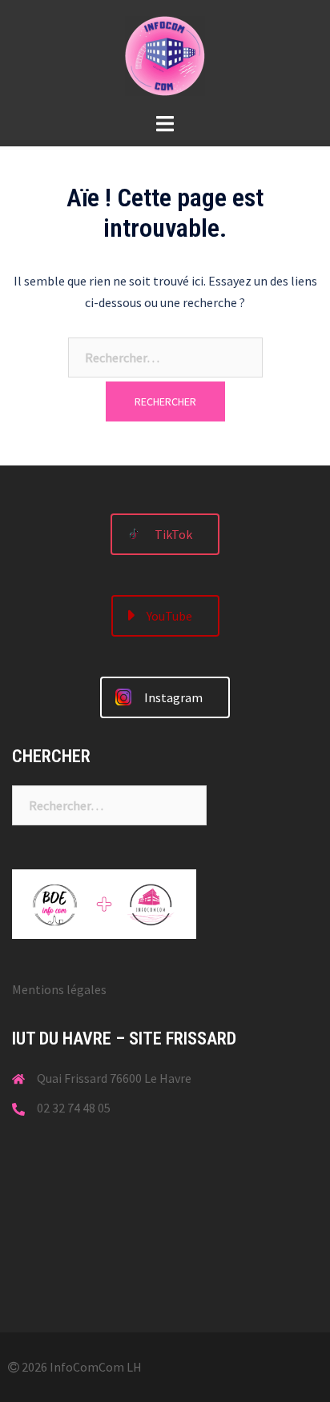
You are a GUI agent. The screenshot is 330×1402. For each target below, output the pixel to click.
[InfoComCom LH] (165, 54)
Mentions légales (59, 989)
